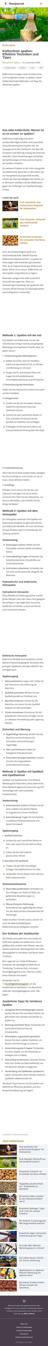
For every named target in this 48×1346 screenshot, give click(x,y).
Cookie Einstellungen (24, 1330)
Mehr (41, 68)
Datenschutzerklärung (24, 1337)
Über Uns (24, 1324)
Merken (23, 68)
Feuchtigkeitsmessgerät (16, 984)
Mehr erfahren (29, 1314)
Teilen (32, 68)
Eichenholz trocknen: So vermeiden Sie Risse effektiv (32, 240)
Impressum (24, 1334)
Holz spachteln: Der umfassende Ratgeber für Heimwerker (31, 205)
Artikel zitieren (10, 68)
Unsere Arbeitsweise (24, 1327)
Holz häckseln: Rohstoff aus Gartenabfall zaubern (32, 222)
